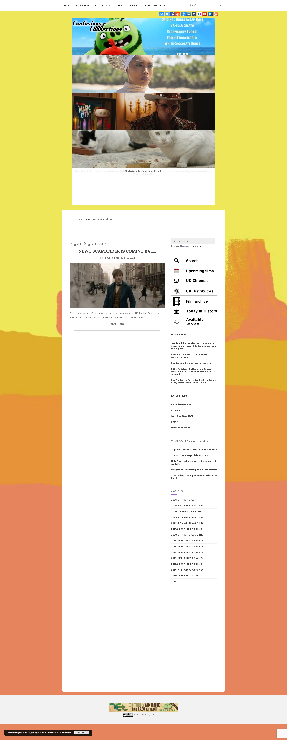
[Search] (221, 5)
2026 (174, 499)
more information (64, 732)
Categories (100, 5)
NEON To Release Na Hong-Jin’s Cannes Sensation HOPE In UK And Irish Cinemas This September (194, 371)
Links (118, 5)
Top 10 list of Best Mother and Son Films (194, 449)
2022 (174, 523)
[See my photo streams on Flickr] (199, 14)
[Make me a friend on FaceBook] (172, 14)
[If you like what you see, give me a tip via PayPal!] (210, 14)
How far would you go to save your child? (192, 363)
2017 (173, 552)
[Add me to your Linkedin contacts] (189, 14)
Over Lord (129, 258)
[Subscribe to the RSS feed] (215, 14)
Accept (82, 732)
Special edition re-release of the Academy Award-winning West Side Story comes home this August (193, 346)
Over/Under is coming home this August (194, 469)
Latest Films (179, 396)
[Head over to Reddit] (178, 14)
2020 (174, 534)
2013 (173, 575)
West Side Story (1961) (182, 416)
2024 (174, 511)
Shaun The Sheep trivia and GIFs (189, 455)
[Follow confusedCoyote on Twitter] (167, 14)
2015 (173, 564)
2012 (173, 581)
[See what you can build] (183, 14)
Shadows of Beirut (180, 428)
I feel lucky (82, 5)
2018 (173, 546)
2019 (173, 540)
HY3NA (174, 422)
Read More (117, 324)
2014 (174, 569)
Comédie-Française (181, 404)
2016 (173, 558)
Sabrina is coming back (143, 171)
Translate (195, 246)
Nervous (175, 410)
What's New (179, 334)
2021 (173, 529)
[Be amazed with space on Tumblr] (194, 14)
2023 (174, 517)
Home (67, 5)
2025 (174, 505)
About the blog (155, 5)
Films (133, 5)
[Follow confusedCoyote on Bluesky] (162, 14)
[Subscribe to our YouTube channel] (205, 14)
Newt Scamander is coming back (117, 251)
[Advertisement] (183, 638)
